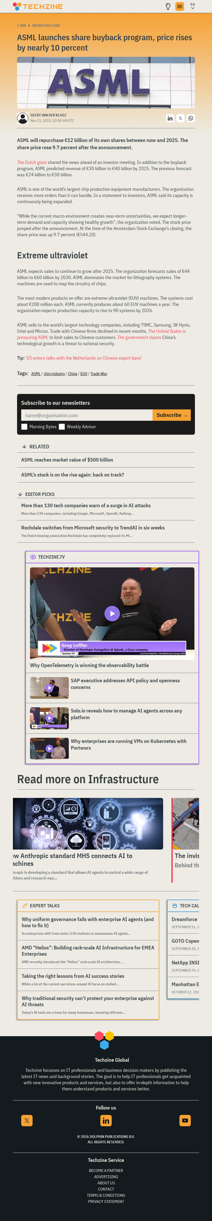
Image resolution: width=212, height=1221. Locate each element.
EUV (83, 373)
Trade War (98, 373)
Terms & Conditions (106, 1195)
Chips (72, 373)
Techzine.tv (51, 557)
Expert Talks (45, 906)
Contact (106, 1189)
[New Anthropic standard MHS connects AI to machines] (83, 824)
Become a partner (106, 1170)
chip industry (54, 373)
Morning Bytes (43, 427)
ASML (36, 373)
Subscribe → (172, 415)
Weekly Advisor (81, 427)
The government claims (139, 337)
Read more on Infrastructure (88, 778)
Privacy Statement (106, 1201)
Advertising (106, 1176)
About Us (106, 1182)
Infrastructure (46, 25)
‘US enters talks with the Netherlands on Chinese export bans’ (84, 358)
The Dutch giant (32, 162)
